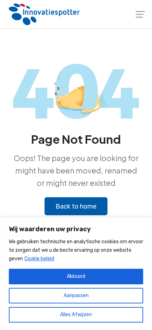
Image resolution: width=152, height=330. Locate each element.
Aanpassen (76, 295)
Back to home (76, 206)
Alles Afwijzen (76, 315)
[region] (76, 273)
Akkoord (76, 276)
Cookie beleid (39, 259)
